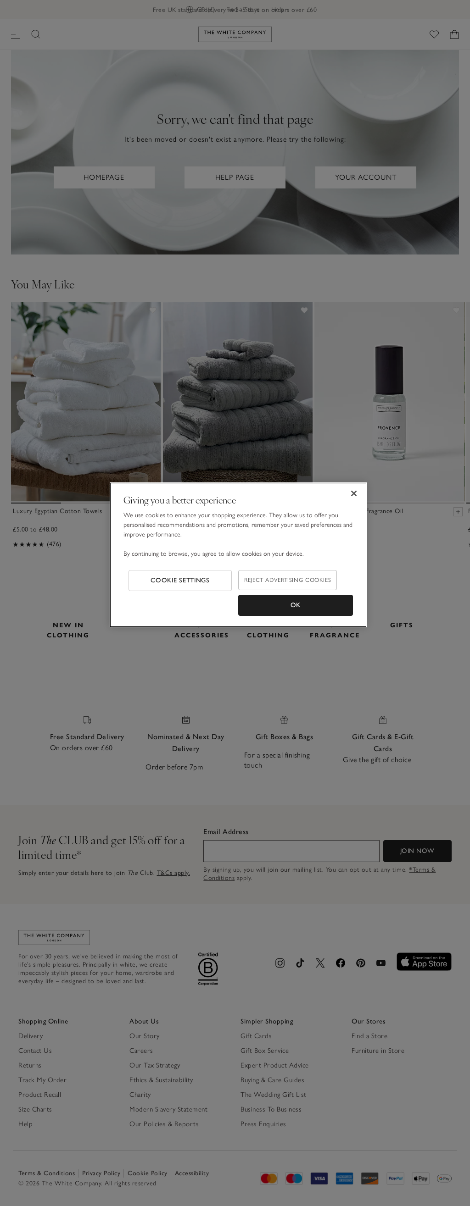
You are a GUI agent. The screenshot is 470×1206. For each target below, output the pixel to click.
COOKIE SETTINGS (180, 580)
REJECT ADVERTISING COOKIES (287, 579)
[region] (238, 554)
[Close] (354, 493)
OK (296, 605)
